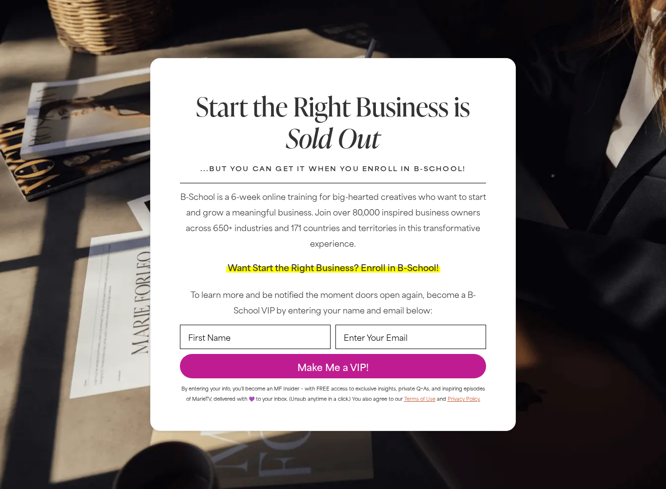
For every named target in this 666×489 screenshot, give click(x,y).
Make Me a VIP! (333, 366)
